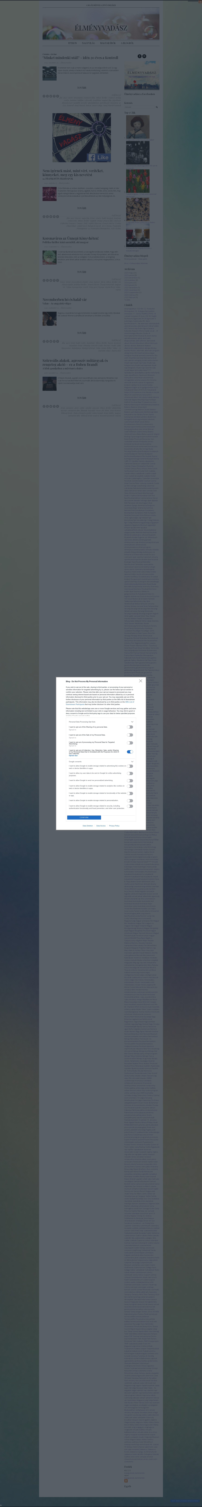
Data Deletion (88, 826)
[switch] (130, 727)
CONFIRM (84, 817)
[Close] (141, 681)
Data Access (101, 826)
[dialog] (101, 753)
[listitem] (101, 722)
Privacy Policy (114, 826)
